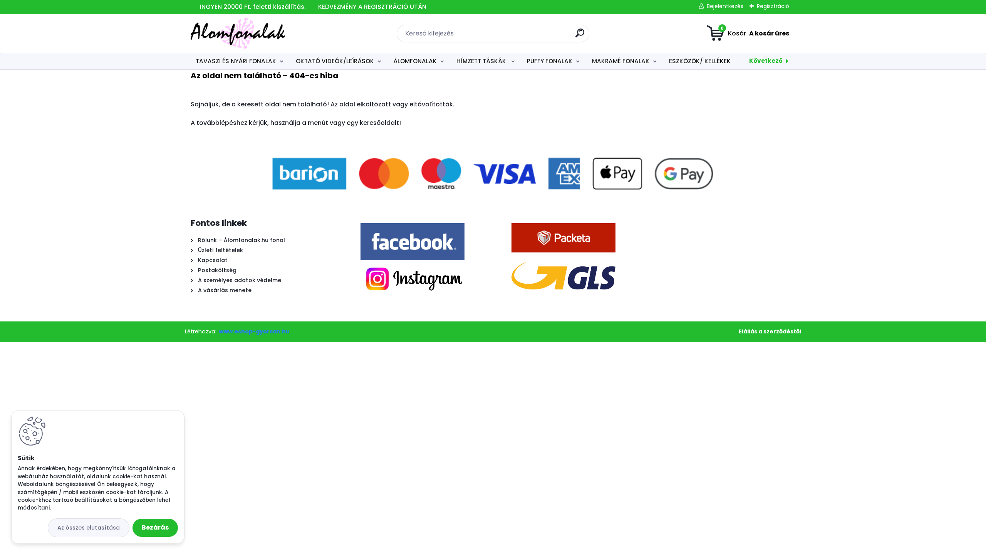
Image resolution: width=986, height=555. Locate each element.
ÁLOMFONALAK (415, 61)
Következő (766, 61)
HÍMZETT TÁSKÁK (482, 61)
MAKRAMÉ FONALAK (620, 61)
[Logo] (238, 33)
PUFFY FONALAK (549, 61)
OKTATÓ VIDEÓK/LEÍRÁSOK (335, 61)
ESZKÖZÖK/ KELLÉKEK (700, 61)
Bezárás (155, 527)
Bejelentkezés (725, 6)
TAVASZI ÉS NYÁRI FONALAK (236, 61)
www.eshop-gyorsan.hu (254, 331)
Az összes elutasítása (88, 527)
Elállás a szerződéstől (770, 331)
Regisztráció (773, 6)
